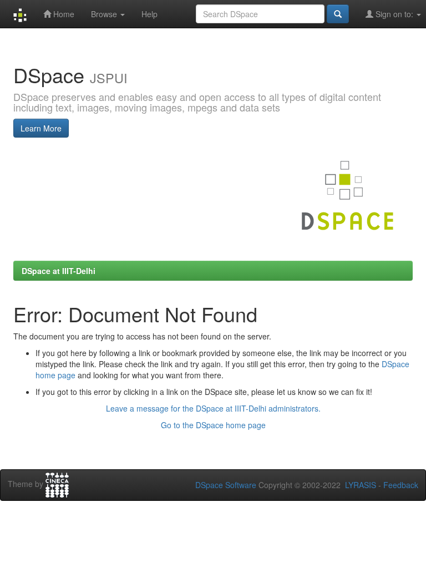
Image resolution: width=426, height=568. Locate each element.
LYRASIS (360, 484)
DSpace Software (225, 484)
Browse (105, 13)
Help (149, 13)
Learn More (41, 128)
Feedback (400, 484)
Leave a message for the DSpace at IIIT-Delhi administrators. (213, 408)
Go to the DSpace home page (213, 424)
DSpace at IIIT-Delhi (58, 270)
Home (62, 13)
